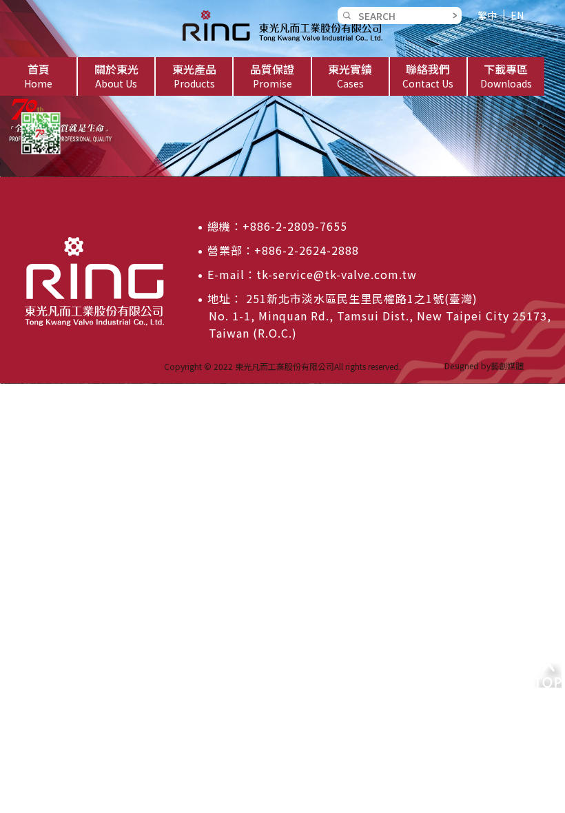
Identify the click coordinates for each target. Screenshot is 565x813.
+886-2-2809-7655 (295, 226)
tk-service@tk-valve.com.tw (336, 274)
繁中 (487, 15)
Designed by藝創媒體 (484, 365)
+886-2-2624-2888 (306, 250)
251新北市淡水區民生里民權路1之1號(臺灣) (360, 298)
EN (517, 15)
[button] (116, 76)
